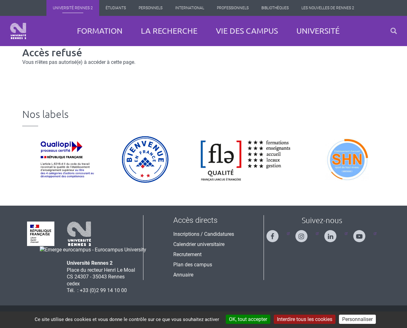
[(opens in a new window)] (93, 249)
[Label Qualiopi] (65, 159)
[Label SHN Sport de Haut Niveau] (347, 159)
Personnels (150, 8)
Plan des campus (192, 265)
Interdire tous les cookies (304, 319)
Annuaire (183, 275)
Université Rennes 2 (73, 8)
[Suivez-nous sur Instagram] (305, 233)
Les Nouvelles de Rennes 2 (327, 8)
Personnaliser (357, 319)
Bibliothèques (275, 8)
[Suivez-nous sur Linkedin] (334, 233)
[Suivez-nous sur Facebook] (276, 233)
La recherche (169, 30)
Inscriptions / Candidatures (203, 234)
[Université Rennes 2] (79, 233)
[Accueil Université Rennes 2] (18, 31)
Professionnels (233, 8)
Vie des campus (247, 30)
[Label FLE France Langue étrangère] (245, 159)
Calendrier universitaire (198, 244)
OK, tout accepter (248, 319)
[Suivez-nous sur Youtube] (363, 233)
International (189, 8)
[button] (393, 31)
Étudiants (116, 8)
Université (318, 30)
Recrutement (187, 254)
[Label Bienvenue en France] (145, 159)
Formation (99, 30)
